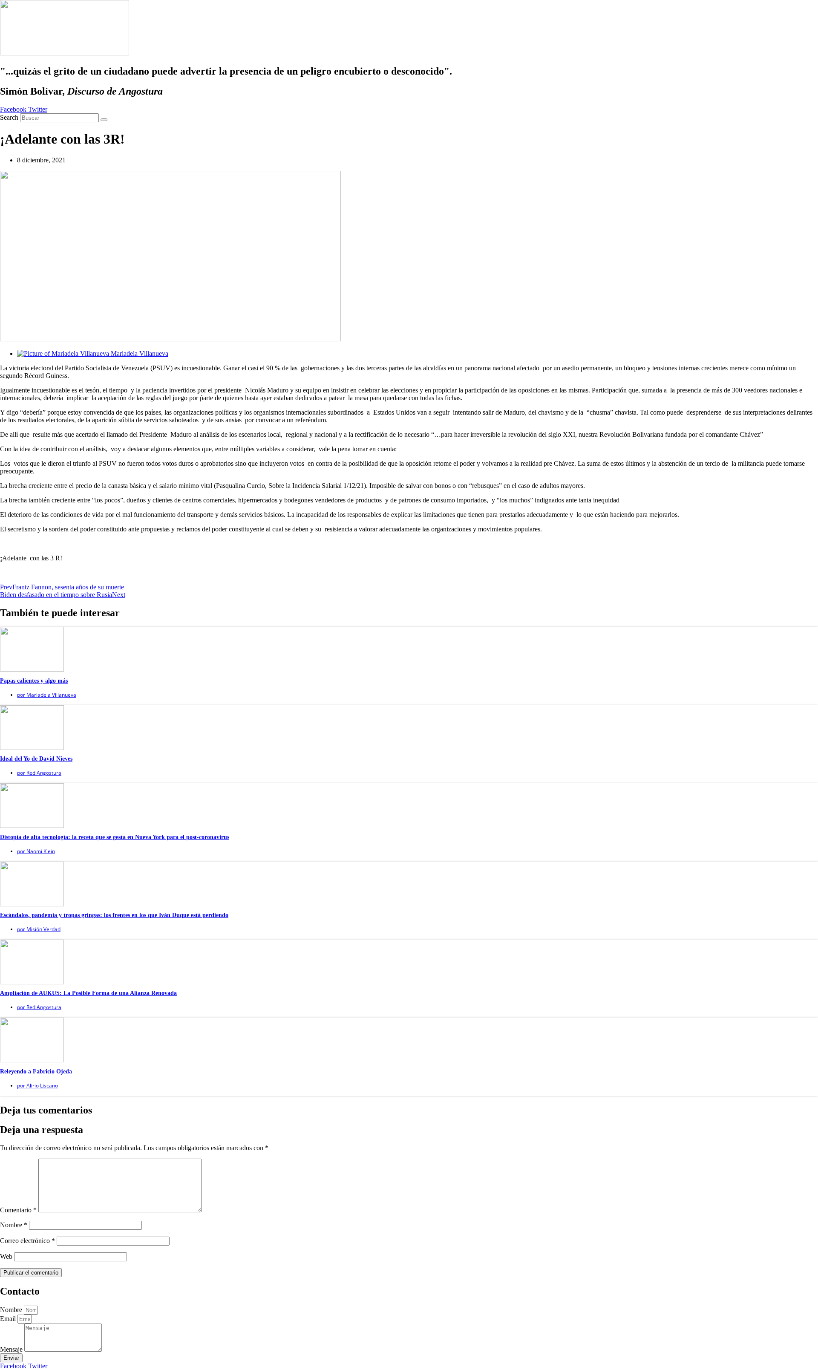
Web (6, 1256)
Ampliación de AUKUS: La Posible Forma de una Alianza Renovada (88, 993)
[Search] (104, 119)
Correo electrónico (27, 1240)
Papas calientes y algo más (34, 681)
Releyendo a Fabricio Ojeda (36, 1071)
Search (9, 117)
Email (8, 1318)
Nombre (13, 1225)
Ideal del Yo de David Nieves (36, 759)
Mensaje (12, 1349)
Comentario (18, 1210)
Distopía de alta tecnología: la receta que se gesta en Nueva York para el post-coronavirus (114, 837)
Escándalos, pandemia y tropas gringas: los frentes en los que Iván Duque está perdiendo (114, 915)
